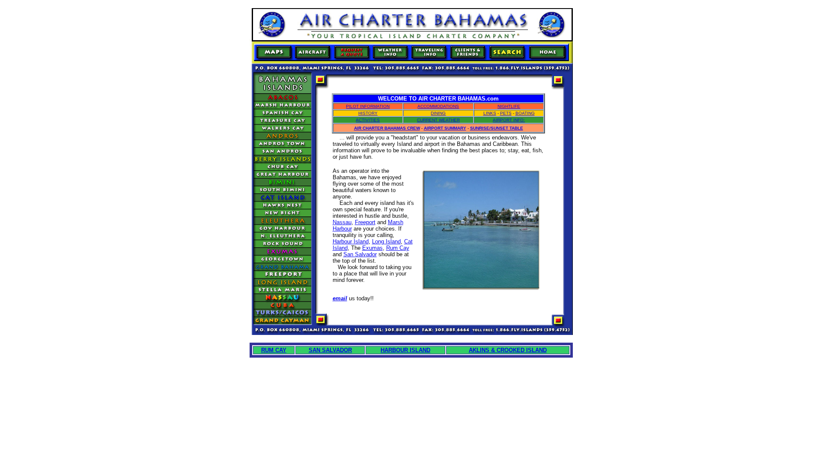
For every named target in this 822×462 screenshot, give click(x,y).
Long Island (386, 241)
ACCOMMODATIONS (438, 106)
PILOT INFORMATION (368, 106)
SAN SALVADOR (330, 350)
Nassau (342, 222)
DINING (438, 113)
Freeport (365, 222)
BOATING (525, 113)
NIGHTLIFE (508, 106)
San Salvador (360, 254)
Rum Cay (397, 248)
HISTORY (368, 113)
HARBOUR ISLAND (405, 350)
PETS (506, 113)
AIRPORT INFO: (509, 120)
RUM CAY (273, 350)
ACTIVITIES (368, 120)
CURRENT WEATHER (438, 120)
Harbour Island (351, 241)
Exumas (372, 248)
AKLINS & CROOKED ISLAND (508, 350)
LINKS (489, 113)
